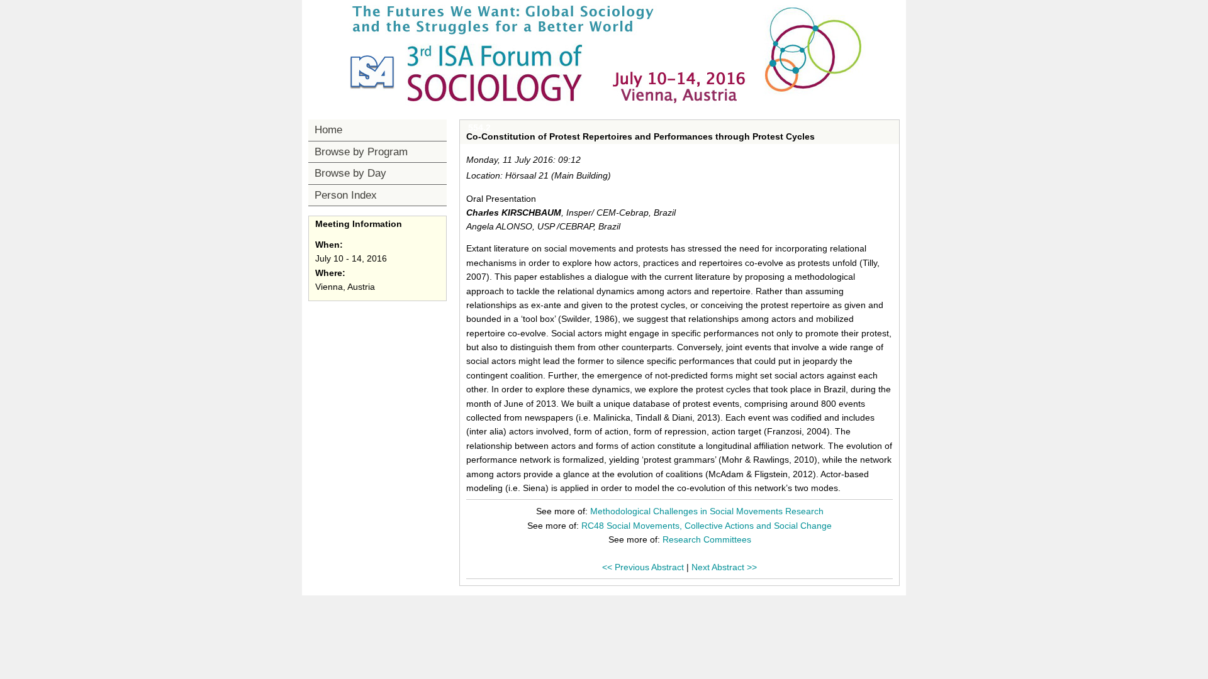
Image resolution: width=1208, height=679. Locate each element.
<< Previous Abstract (643, 567)
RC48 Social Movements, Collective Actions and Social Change (706, 526)
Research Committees (707, 539)
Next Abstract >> (724, 567)
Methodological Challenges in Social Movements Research (707, 511)
